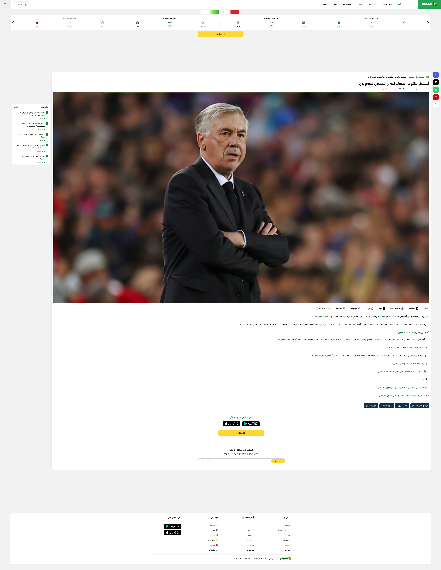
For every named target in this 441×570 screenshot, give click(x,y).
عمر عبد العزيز (420, 89)
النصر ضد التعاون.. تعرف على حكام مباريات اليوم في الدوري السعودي (403, 388)
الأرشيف (238, 559)
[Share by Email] (436, 97)
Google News (400, 308)
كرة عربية (251, 535)
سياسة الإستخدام (260, 559)
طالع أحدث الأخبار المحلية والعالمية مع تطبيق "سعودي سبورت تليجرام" (402, 371)
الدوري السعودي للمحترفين (325, 316)
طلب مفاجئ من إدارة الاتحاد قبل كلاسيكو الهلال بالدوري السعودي (404, 396)
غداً (205, 12)
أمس (224, 12)
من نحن (271, 559)
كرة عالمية (250, 540)
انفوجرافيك (250, 525)
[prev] (428, 22)
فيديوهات (371, 4)
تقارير (252, 545)
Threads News (415, 308)
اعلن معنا (247, 559)
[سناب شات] (325, 308)
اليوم (215, 12)
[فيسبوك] (355, 308)
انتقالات (334, 4)
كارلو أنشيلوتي (402, 406)
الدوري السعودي (371, 406)
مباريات (287, 550)
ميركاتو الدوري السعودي (420, 406)
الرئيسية (409, 4)
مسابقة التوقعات (284, 530)
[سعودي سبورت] (429, 4)
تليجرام (373, 308)
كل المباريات (220, 34)
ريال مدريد (381, 316)
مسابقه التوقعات (386, 4)
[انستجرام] (340, 308)
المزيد (16, 107)
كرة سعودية (413, 77)
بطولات (359, 4)
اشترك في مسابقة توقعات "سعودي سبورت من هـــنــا (408, 347)
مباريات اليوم (347, 4)
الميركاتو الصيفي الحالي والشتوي (335, 324)
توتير (385, 308)
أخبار (399, 4)
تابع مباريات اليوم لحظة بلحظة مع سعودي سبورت (410, 363)
